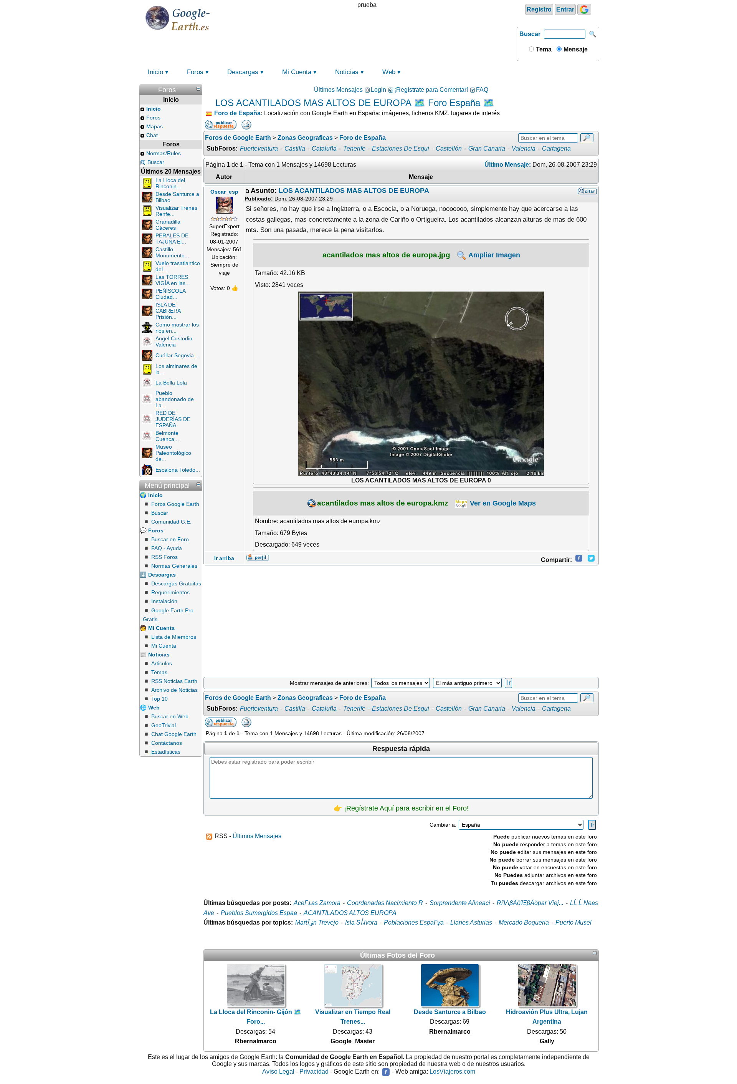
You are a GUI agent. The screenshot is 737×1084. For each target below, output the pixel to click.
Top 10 (159, 699)
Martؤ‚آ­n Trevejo (317, 922)
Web (388, 72)
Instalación (164, 601)
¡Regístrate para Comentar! (431, 89)
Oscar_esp (224, 192)
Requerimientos (170, 592)
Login (378, 89)
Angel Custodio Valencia (173, 341)
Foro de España (237, 113)
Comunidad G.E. (171, 522)
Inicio (155, 72)
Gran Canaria (486, 148)
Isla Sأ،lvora (361, 922)
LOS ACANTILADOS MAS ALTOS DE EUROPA (354, 190)
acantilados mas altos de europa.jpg (386, 254)
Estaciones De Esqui (400, 148)
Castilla (294, 148)
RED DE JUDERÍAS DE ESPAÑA (172, 419)
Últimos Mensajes (338, 89)
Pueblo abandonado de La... (174, 399)
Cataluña (324, 148)
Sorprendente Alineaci (460, 903)
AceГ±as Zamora (317, 903)
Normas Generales (174, 566)
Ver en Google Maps (502, 503)
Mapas (154, 126)
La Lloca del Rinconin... (170, 183)
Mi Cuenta (296, 72)
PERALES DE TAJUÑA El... (171, 238)
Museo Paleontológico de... (173, 453)
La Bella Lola (171, 383)
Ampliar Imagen (493, 255)
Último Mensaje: (507, 164)
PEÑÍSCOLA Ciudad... (170, 294)
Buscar (529, 34)
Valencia (523, 148)
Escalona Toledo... (177, 470)
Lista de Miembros (173, 637)
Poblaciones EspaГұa (414, 922)
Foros (195, 72)
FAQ (482, 89)
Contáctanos (166, 743)
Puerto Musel (573, 922)
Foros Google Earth (175, 504)
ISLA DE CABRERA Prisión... (167, 311)
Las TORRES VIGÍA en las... (172, 280)
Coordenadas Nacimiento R (385, 903)
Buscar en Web (169, 716)
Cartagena (556, 148)
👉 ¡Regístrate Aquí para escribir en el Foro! (401, 808)
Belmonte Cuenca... (167, 436)
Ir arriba (224, 558)
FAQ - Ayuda (166, 548)
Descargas (242, 72)
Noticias (347, 72)
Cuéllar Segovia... (176, 355)
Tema (543, 49)
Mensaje (575, 49)
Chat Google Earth (174, 734)
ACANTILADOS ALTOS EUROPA (350, 913)
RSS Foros (164, 557)
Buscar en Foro (170, 539)
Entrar (565, 9)
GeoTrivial (163, 725)
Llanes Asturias (471, 922)
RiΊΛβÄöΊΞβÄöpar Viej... (530, 903)
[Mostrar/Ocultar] (198, 89)
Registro (539, 9)
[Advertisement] (401, 621)
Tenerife (354, 148)
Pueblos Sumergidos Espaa (259, 913)
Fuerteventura (259, 148)
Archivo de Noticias (174, 690)
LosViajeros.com (452, 1071)
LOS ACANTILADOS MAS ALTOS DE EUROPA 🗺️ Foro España (347, 103)
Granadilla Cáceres (167, 225)
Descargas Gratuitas (176, 583)
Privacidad (314, 1071)
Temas (159, 672)
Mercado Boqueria (524, 922)
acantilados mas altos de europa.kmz (382, 503)
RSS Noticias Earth (174, 681)
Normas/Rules (163, 153)
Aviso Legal (278, 1071)
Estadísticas (165, 752)
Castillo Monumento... (172, 252)
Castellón (449, 148)
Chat (152, 135)
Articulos (161, 663)
